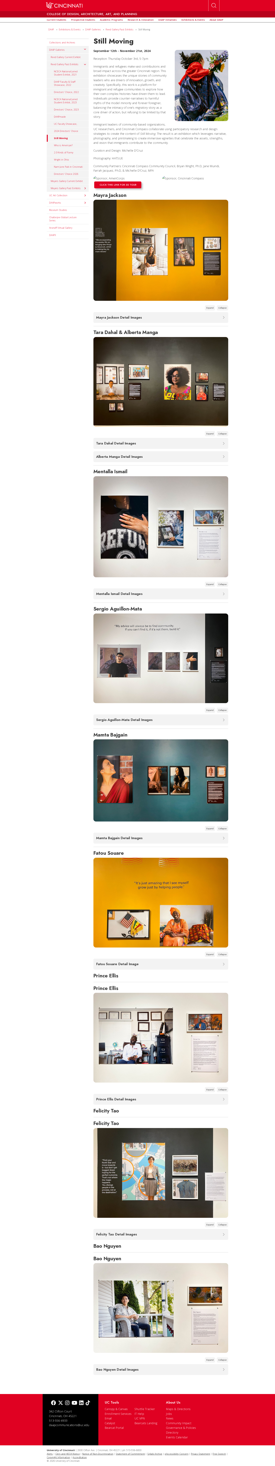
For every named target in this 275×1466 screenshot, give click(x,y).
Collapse (222, 307)
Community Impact (178, 1423)
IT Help (139, 1414)
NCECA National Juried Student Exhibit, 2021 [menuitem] (66, 73)
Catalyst (110, 1423)
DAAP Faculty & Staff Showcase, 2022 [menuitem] (64, 83)
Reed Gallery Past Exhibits (119, 29)
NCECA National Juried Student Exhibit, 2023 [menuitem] (66, 101)
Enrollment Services (118, 1414)
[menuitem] (56, 19)
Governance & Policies (181, 1428)
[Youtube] (74, 1403)
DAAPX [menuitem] (52, 235)
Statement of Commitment (130, 1453)
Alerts (50, 1453)
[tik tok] (88, 1403)
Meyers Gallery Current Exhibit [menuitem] (67, 181)
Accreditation (80, 1457)
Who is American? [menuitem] (63, 145)
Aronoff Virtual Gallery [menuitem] (60, 227)
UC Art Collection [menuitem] (58, 195)
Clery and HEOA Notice (67, 1453)
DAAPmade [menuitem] (60, 116)
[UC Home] (64, 5)
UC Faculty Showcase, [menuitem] (65, 123)
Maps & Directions (178, 1409)
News (169, 1418)
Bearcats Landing (145, 1423)
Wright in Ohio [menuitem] (61, 159)
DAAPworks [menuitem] (55, 202)
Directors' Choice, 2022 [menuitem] (66, 92)
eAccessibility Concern (176, 1453)
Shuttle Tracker (144, 1409)
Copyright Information (58, 1457)
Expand (210, 307)
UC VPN (139, 1418)
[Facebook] (53, 1403)
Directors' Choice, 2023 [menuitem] (66, 109)
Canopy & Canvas (116, 1409)
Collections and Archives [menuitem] (62, 42)
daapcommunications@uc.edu (69, 1425)
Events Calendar (177, 1437)
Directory (172, 1432)
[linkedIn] (81, 1403)
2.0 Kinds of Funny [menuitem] (63, 152)
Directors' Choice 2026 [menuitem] (66, 173)
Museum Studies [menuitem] (58, 209)
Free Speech (219, 1453)
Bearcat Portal (114, 1428)
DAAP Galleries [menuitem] (57, 49)
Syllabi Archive (154, 1453)
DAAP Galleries (93, 29)
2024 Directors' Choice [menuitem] (66, 131)
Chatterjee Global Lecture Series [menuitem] (63, 219)
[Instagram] (67, 1403)
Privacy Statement (200, 1453)
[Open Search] (213, 5)
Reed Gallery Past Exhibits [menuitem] (64, 64)
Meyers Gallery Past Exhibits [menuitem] (66, 188)
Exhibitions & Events (70, 29)
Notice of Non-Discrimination (97, 1453)
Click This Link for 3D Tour (118, 185)
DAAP (51, 29)
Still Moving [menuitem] (61, 138)
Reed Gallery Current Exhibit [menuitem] (66, 57)
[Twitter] (60, 1403)
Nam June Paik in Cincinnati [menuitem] (68, 166)
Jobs (169, 1414)
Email (108, 1418)
